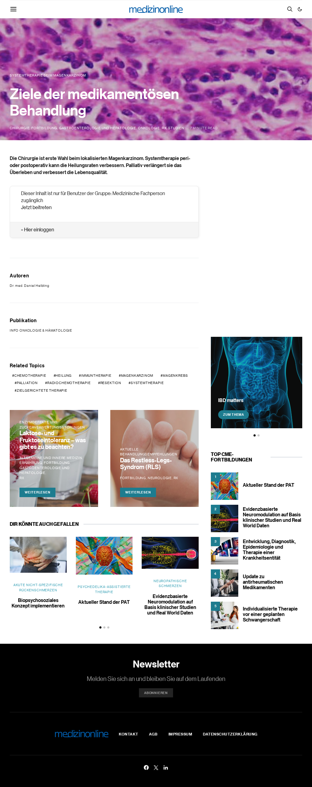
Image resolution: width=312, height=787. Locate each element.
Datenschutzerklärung (230, 734)
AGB (153, 734)
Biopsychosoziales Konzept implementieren (38, 602)
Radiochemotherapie (69, 383)
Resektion (110, 383)
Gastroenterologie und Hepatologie (97, 128)
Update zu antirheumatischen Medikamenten (263, 582)
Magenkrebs (175, 375)
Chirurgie (20, 128)
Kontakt (128, 734)
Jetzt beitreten (36, 207)
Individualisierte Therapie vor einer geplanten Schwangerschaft (270, 614)
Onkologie (149, 128)
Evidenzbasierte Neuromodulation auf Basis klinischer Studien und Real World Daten (170, 604)
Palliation (27, 383)
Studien (176, 128)
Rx (164, 128)
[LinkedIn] (165, 767)
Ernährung (31, 463)
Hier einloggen (39, 229)
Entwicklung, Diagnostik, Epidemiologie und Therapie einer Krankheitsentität (269, 550)
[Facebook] (146, 767)
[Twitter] (156, 767)
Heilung (63, 375)
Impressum (180, 734)
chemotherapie (30, 375)
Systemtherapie (147, 383)
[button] (299, 9)
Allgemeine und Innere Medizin (51, 458)
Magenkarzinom (137, 375)
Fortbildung (44, 128)
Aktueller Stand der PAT (104, 602)
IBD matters (230, 400)
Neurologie (160, 478)
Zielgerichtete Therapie (42, 390)
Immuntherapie (96, 375)
